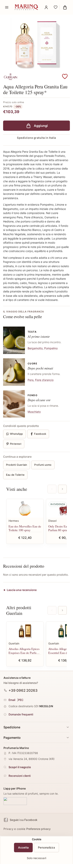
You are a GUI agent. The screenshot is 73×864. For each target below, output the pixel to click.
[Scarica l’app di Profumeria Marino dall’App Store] (15, 801)
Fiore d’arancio (44, 380)
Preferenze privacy (38, 828)
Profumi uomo (42, 464)
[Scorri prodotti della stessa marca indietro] (51, 610)
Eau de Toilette (15, 474)
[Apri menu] (6, 7)
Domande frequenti (21, 714)
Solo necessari (36, 858)
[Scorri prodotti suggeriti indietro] (51, 489)
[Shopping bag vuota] (65, 7)
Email (12, 700)
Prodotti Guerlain (16, 464)
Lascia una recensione (22, 590)
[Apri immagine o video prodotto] (36, 43)
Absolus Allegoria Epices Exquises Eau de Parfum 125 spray (24, 650)
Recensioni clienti (20, 775)
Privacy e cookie (14, 828)
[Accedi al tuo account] (46, 7)
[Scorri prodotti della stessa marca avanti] (62, 610)
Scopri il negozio (20, 767)
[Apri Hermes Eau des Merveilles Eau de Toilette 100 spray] (25, 508)
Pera (30, 380)
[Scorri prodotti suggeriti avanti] (62, 489)
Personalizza (46, 847)
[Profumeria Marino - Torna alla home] (26, 7)
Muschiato (34, 411)
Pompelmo (51, 348)
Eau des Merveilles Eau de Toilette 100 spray (25, 528)
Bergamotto (35, 348)
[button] (65, 77)
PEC (20, 700)
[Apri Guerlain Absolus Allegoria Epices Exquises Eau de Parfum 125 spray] (25, 631)
